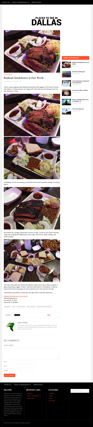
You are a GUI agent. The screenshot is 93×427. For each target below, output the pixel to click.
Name (6, 361)
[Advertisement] (46, 9)
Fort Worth (8, 74)
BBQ (14, 306)
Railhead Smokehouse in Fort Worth (16, 296)
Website (6, 370)
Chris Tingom (8, 81)
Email (5, 366)
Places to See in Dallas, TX (20, 2)
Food (50, 398)
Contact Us (6, 2)
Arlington (51, 393)
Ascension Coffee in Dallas (80, 90)
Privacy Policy (36, 2)
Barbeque (7, 306)
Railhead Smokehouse (44, 306)
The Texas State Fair (78, 109)
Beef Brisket (21, 306)
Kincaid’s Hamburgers (78, 71)
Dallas (51, 396)
